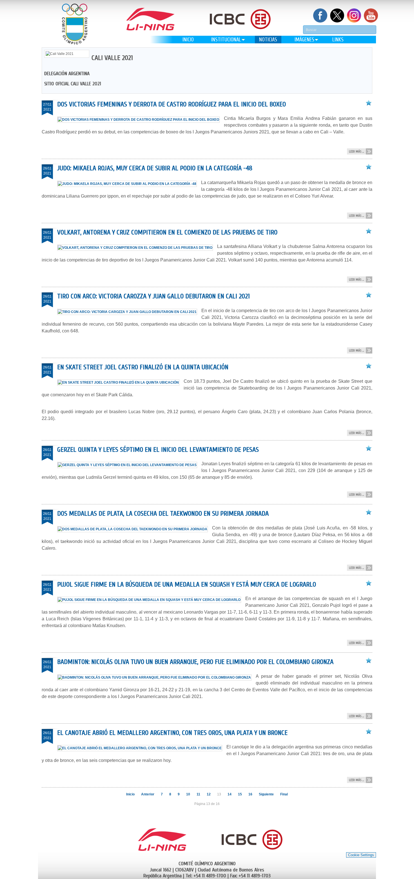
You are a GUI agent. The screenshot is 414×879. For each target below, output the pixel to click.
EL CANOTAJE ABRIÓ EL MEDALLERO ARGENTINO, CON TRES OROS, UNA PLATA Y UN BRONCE (172, 733)
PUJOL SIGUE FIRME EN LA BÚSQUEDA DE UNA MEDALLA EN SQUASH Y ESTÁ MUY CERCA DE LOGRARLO (186, 584)
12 (209, 794)
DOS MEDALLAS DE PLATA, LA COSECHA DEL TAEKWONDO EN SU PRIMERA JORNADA (163, 513)
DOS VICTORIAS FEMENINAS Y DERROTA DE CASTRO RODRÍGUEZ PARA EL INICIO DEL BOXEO (171, 104)
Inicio (130, 794)
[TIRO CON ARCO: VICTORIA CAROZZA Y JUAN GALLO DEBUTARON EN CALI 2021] (129, 312)
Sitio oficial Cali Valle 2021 (72, 84)
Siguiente (266, 794)
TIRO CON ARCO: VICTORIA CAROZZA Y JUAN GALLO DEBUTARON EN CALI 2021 (153, 296)
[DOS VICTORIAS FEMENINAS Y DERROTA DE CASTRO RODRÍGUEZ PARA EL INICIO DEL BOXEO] (140, 120)
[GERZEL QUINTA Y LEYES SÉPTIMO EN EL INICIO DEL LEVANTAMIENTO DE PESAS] (129, 465)
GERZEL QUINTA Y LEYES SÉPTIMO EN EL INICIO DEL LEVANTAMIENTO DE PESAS (158, 449)
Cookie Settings (361, 855)
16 (250, 794)
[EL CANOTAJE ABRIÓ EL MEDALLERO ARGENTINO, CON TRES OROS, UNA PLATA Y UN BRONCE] (141, 748)
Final (284, 794)
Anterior (147, 794)
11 (198, 794)
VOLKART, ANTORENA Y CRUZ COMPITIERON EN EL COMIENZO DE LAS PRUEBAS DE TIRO (167, 232)
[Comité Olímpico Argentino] (74, 24)
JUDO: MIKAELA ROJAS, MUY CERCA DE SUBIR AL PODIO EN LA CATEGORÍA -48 (154, 168)
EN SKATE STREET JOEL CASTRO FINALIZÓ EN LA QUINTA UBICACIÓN (142, 367)
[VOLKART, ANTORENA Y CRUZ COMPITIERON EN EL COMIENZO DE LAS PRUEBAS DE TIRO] (137, 248)
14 (230, 794)
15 (240, 794)
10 (188, 794)
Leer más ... (356, 151)
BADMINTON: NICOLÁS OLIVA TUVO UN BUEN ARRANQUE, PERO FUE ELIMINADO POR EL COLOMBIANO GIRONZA (195, 662)
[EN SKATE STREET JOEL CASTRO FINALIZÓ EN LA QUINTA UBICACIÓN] (120, 382)
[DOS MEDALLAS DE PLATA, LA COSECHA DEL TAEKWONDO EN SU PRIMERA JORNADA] (134, 529)
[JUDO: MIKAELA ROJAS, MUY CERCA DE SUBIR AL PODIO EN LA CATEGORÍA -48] (129, 184)
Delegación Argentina (67, 74)
